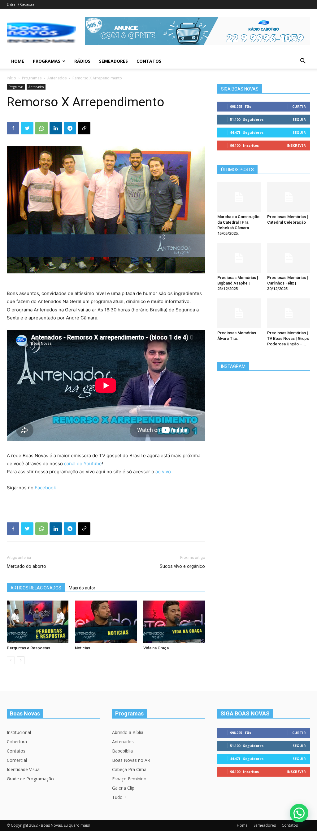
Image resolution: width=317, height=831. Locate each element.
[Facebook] (13, 128)
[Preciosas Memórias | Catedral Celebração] (288, 197)
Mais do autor (82, 587)
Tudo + (119, 797)
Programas (46, 61)
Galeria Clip (123, 788)
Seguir (299, 119)
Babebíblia (122, 751)
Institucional (19, 732)
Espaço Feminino (129, 779)
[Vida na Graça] (174, 622)
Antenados (57, 78)
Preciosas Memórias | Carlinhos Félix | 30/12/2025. (287, 283)
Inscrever (296, 145)
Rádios (82, 61)
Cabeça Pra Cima (129, 769)
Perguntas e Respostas (28, 648)
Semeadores (113, 61)
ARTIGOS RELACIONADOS (36, 587)
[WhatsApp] (41, 128)
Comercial (17, 760)
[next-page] (20, 660)
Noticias (82, 648)
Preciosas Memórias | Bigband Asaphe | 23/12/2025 (237, 283)
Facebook (45, 488)
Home (17, 61)
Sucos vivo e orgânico (182, 566)
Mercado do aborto (26, 566)
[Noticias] (106, 622)
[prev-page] (11, 660)
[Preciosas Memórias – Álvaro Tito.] (239, 313)
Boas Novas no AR (131, 760)
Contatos (149, 61)
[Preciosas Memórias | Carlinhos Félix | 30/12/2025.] (288, 258)
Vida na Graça (156, 648)
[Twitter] (27, 128)
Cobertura (17, 742)
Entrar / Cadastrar (21, 4)
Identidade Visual (24, 769)
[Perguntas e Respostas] (37, 622)
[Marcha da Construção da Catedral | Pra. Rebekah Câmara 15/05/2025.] (239, 197)
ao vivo (163, 472)
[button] (302, 62)
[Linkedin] (56, 128)
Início (11, 78)
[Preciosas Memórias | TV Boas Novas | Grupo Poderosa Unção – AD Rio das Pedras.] (288, 313)
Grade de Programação (30, 779)
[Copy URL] (84, 128)
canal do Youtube (83, 463)
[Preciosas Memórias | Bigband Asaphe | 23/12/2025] (239, 258)
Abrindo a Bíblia (127, 732)
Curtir (299, 106)
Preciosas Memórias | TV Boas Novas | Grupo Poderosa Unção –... (288, 338)
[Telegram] (70, 128)
